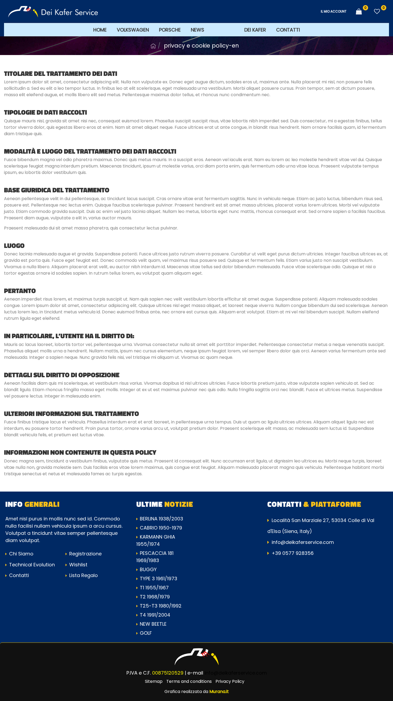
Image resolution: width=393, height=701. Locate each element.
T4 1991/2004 (155, 615)
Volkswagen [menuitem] (133, 29)
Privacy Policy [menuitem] (229, 681)
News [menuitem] (197, 29)
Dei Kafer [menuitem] (255, 29)
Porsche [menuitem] (170, 29)
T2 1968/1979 (155, 596)
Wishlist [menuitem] (77, 564)
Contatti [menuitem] (288, 29)
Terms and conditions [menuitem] (189, 681)
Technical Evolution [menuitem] (31, 564)
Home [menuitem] (100, 29)
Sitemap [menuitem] (154, 681)
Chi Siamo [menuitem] (20, 553)
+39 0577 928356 (293, 553)
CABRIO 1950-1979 (161, 527)
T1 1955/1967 (154, 587)
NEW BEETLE (153, 624)
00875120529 (167, 672)
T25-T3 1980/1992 (161, 605)
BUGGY (148, 569)
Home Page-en (153, 46)
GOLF (146, 633)
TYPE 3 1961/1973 (158, 578)
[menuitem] (224, 29)
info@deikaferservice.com (303, 542)
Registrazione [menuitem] (85, 553)
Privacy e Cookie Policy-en (201, 45)
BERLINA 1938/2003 (161, 518)
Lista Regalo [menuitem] (83, 575)
